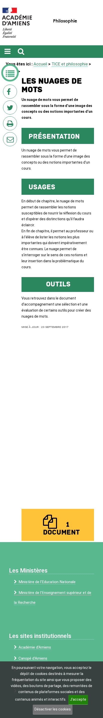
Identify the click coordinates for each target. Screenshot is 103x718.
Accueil (40, 63)
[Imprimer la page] (11, 125)
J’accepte (78, 699)
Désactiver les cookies (52, 709)
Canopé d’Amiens (32, 658)
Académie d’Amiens (34, 647)
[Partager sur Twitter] (11, 109)
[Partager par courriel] (6, 135)
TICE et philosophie (70, 63)
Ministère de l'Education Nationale (47, 582)
